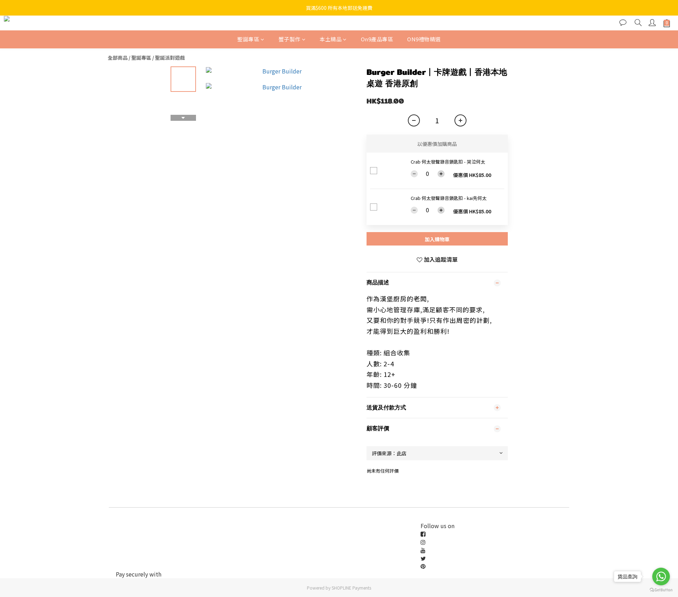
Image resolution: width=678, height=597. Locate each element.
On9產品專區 (377, 39)
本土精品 (330, 39)
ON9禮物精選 (424, 39)
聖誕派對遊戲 (170, 57)
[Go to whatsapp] (661, 576)
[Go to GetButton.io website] (661, 590)
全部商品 (117, 57)
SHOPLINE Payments (351, 588)
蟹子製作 (290, 39)
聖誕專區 (248, 39)
